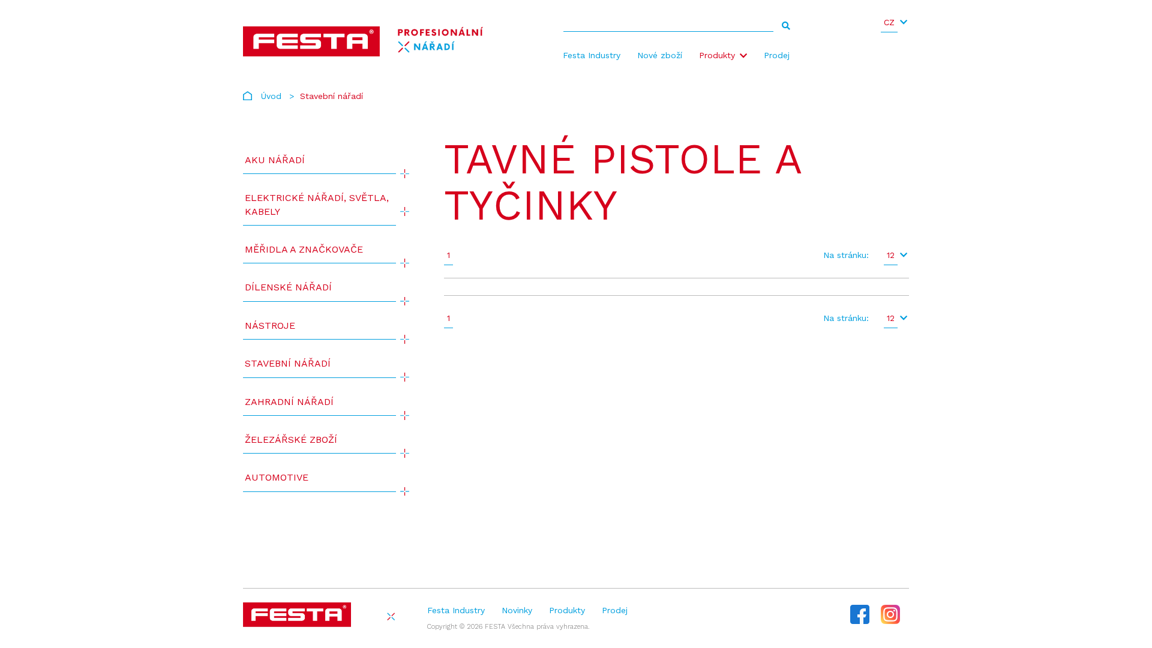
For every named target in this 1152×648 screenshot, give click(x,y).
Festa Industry (591, 55)
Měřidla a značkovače (304, 249)
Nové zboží (659, 55)
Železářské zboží (291, 439)
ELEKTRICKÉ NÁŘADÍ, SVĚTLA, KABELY (317, 204)
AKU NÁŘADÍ (275, 160)
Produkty (717, 55)
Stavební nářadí (288, 363)
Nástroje (270, 325)
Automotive (276, 477)
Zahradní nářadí (289, 401)
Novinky (517, 610)
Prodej (777, 55)
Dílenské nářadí (288, 287)
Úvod (271, 96)
